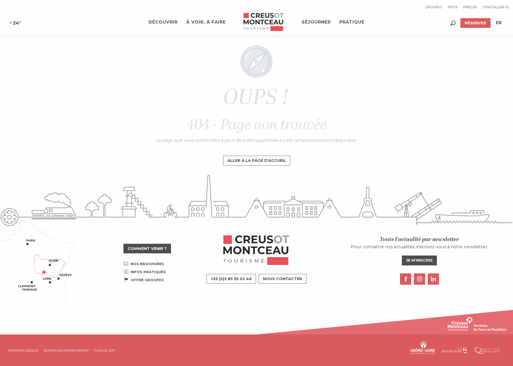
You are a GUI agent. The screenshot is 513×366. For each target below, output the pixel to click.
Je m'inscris (419, 260)
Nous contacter (282, 278)
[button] (453, 23)
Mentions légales (23, 350)
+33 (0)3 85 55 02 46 (231, 278)
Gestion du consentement (66, 350)
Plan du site (104, 350)
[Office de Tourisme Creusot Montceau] (263, 22)
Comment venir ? (147, 248)
